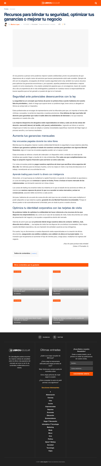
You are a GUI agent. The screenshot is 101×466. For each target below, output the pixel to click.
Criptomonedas (50, 406)
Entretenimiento (50, 418)
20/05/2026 (18, 322)
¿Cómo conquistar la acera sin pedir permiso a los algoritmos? (68, 290)
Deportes (50, 409)
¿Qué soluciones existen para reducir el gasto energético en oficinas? (27, 319)
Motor (50, 433)
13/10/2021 (26, 24)
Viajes (50, 451)
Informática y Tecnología (50, 424)
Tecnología (50, 448)
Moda (50, 430)
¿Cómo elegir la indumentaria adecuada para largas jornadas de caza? (29, 290)
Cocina (50, 404)
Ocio (50, 436)
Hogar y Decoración (50, 421)
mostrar (34, 253)
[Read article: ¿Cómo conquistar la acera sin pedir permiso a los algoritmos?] (70, 283)
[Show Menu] (5, 3)
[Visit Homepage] (50, 3)
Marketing (50, 427)
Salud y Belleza (50, 442)
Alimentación (50, 395)
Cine (50, 401)
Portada (6, 9)
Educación (50, 415)
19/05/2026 (57, 322)
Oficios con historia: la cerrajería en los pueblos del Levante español (68, 319)
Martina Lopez (15, 24)
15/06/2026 (57, 293)
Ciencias (50, 398)
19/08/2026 (18, 293)
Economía (50, 412)
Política (50, 439)
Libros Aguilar (44, 462)
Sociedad (12, 9)
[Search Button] (96, 3)
